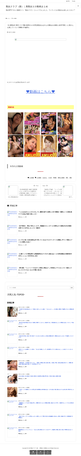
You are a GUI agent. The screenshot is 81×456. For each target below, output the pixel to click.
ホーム (8, 18)
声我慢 (54, 177)
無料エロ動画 (61, 177)
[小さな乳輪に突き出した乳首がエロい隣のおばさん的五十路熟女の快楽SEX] (16, 123)
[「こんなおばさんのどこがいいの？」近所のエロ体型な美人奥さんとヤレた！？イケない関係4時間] (65, 145)
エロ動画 (14, 18)
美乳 (67, 177)
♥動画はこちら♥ (40, 91)
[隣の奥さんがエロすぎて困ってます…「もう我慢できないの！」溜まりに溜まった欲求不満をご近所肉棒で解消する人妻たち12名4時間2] (32, 123)
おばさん (45, 177)
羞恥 (71, 177)
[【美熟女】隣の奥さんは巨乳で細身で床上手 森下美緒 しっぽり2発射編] (32, 145)
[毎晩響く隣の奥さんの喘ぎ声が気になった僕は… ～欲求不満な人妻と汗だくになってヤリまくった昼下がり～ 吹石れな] (65, 123)
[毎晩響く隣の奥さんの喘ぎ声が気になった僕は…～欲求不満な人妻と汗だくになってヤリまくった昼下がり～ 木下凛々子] (16, 145)
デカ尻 (50, 177)
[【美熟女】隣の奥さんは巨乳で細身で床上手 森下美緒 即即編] (49, 145)
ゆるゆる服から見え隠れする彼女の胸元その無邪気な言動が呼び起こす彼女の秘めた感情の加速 (39, 376)
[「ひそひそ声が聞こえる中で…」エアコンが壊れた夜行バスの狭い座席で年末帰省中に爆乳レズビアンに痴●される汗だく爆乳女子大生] (49, 123)
